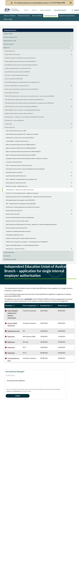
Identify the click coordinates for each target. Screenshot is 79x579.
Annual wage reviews (10, 51)
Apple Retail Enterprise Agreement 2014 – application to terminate (22, 134)
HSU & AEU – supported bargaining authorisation (16, 75)
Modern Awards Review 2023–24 (14, 210)
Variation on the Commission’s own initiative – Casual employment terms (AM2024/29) (26, 241)
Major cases (22, 23)
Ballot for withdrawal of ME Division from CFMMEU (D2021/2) (20, 144)
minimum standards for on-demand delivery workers (32, 3)
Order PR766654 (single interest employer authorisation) (12, 314)
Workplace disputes (24, 15)
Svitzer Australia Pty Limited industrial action (16, 228)
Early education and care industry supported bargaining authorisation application (25, 169)
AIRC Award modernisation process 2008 (16, 130)
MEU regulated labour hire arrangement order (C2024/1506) (20, 200)
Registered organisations (67, 15)
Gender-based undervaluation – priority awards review (18, 68)
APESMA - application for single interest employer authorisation (20, 58)
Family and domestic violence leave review (16, 182)
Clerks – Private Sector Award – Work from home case (19, 165)
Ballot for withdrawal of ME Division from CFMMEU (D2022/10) (21, 148)
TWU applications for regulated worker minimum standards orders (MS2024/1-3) (24, 99)
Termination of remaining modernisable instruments (18, 231)
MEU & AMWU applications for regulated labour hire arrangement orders (22, 82)
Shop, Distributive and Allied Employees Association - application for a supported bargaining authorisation (31, 224)
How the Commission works (10, 37)
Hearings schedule (8, 33)
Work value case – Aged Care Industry (15, 248)
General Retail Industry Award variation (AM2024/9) (17, 71)
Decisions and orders (9, 44)
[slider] (10, 375)
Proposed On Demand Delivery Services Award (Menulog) (20, 217)
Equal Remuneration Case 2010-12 (14, 172)
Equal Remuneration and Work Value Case (16, 175)
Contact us (34, 10)
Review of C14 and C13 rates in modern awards (17, 221)
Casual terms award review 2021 (14, 162)
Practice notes (7, 255)
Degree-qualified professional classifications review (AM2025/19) (20, 61)
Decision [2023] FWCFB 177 (12, 324)
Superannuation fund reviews (12, 92)
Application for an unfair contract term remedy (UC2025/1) (20, 137)
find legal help (16, 391)
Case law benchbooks (9, 252)
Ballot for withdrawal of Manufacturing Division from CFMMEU (21, 155)
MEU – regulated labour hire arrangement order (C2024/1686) (21, 203)
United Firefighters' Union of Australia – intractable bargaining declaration (22, 110)
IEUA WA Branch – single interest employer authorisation (20, 189)
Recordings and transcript (10, 259)
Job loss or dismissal (9, 15)
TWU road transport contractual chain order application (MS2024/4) (21, 106)
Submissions (11, 336)
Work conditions (37, 15)
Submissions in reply (13, 331)
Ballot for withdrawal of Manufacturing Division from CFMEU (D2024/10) (23, 151)
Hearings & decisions (50, 15)
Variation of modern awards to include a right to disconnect (19, 113)
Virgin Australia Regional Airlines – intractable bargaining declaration (22, 245)
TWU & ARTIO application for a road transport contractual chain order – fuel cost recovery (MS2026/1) (29, 96)
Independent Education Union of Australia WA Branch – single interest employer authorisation (28, 196)
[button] (13, 305)
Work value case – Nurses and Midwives (14, 120)
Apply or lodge (8, 19)
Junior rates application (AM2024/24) (14, 78)
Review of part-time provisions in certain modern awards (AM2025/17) (21, 89)
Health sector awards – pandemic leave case (16, 186)
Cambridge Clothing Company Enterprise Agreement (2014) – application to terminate (26, 158)
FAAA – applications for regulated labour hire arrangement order (21, 179)
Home (5, 23)
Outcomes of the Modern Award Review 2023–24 (17, 85)
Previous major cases (31, 23)
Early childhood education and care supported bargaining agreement (21, 64)
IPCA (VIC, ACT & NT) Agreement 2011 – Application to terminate (22, 193)
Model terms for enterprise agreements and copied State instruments (23, 207)
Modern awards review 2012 (13, 214)
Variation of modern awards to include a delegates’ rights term (21, 238)
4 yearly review (8, 124)
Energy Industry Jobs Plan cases (12, 54)
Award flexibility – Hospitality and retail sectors (17, 141)
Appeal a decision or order (10, 40)
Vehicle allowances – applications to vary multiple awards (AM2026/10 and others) (24, 117)
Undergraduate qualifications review (14, 235)
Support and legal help (45, 10)
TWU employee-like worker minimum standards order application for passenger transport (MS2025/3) (29, 103)
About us (26, 10)
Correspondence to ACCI (13, 359)
